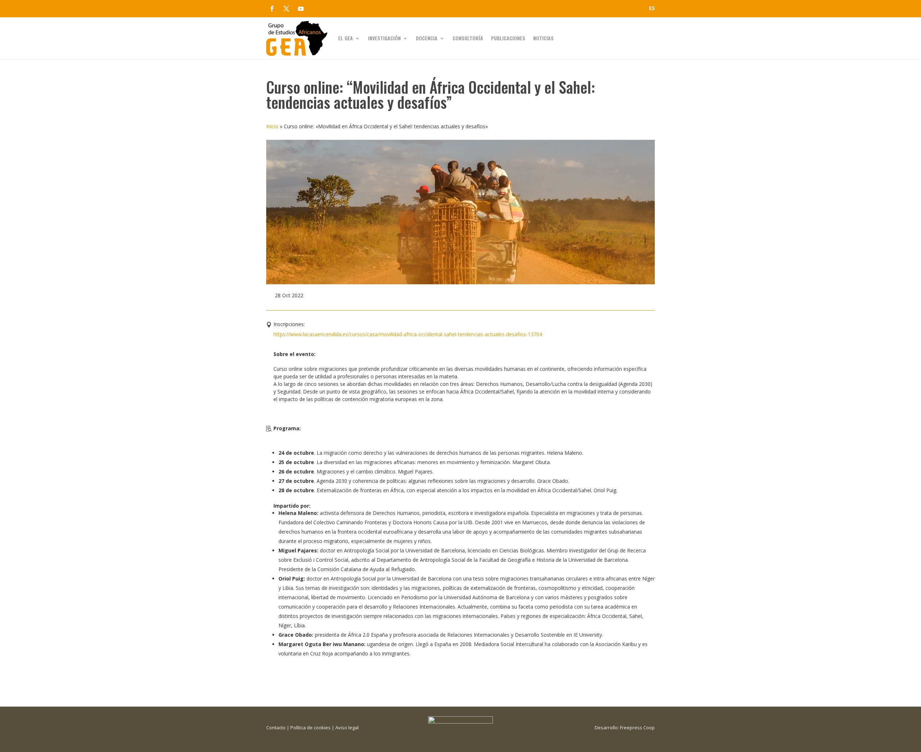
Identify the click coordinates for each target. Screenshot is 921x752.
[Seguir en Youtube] (301, 8)
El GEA (345, 38)
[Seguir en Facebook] (272, 8)
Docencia (426, 38)
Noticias (543, 38)
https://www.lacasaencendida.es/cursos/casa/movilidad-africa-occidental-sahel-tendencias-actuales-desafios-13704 (407, 334)
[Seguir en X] (286, 8)
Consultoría (468, 38)
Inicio (272, 126)
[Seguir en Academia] (315, 8)
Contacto (276, 727)
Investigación (384, 38)
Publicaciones (508, 38)
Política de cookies (310, 727)
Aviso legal (347, 727)
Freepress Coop (637, 727)
